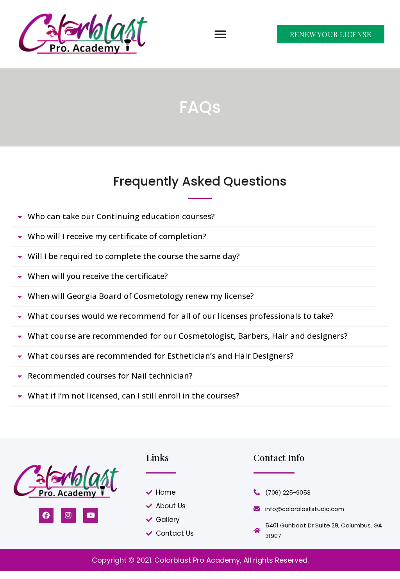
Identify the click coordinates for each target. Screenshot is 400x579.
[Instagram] (68, 515)
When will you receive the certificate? (98, 276)
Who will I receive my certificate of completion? (117, 236)
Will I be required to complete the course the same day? (134, 256)
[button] (220, 34)
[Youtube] (90, 515)
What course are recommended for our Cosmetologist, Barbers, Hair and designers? (188, 336)
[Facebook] (46, 515)
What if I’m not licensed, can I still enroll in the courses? (133, 395)
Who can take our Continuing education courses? (121, 216)
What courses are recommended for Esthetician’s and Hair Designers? (161, 355)
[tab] (194, 217)
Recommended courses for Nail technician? (110, 375)
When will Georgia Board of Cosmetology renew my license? (141, 296)
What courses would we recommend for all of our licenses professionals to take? (181, 316)
